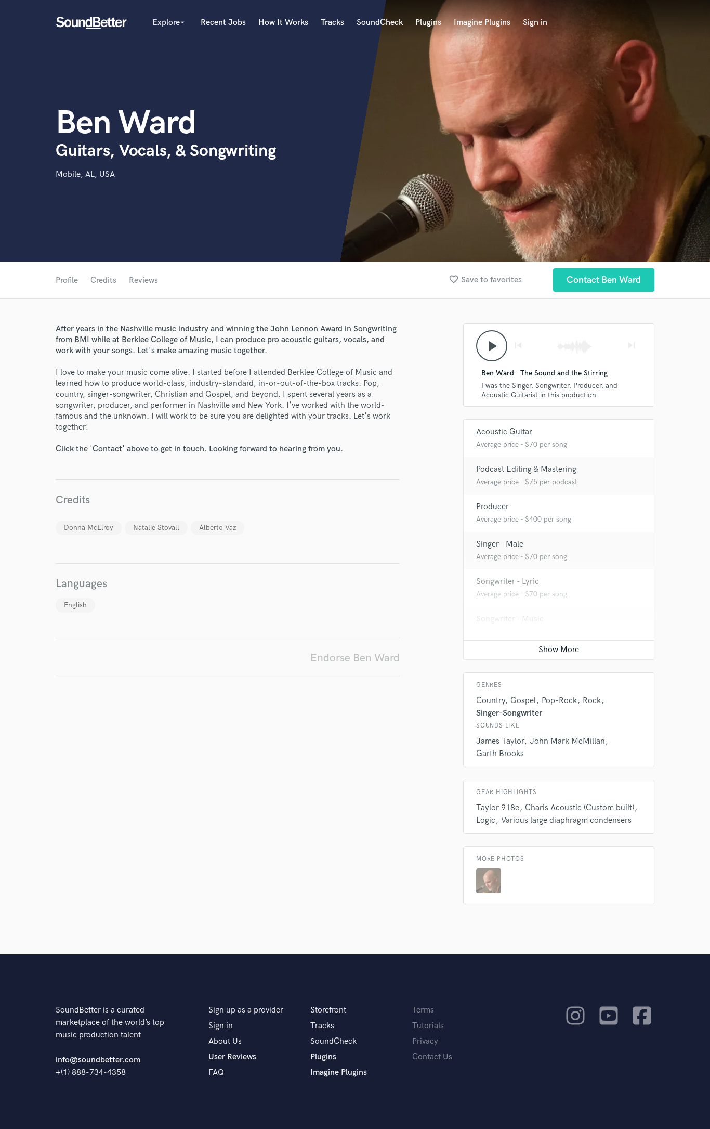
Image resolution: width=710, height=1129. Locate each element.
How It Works (283, 23)
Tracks (332, 23)
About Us (225, 1041)
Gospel (523, 701)
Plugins (428, 23)
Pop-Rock (559, 701)
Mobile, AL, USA (85, 174)
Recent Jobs (223, 23)
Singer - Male (499, 544)
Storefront (328, 1010)
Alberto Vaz (217, 527)
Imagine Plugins (482, 23)
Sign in (535, 23)
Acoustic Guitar (504, 432)
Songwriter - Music (510, 619)
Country (490, 701)
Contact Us (432, 1057)
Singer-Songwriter (509, 713)
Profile (67, 281)
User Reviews (232, 1057)
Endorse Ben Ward (355, 658)
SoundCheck (380, 23)
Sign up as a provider (245, 1010)
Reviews (143, 281)
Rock (592, 701)
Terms (423, 1010)
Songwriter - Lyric (507, 582)
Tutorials (428, 1026)
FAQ (216, 1073)
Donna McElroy (88, 527)
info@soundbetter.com (98, 1060)
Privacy (425, 1041)
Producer (492, 507)
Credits (103, 281)
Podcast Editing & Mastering (526, 469)
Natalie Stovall (156, 527)
